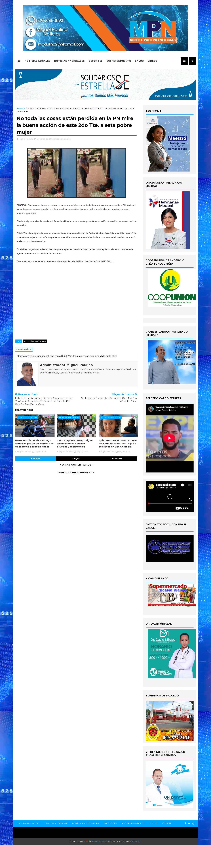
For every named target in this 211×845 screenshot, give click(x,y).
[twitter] (189, 823)
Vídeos (153, 61)
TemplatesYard (101, 841)
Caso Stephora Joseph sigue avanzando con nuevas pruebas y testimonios (75, 443)
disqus (76, 459)
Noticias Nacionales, (61, 139)
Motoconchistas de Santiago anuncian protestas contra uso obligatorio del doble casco (34, 443)
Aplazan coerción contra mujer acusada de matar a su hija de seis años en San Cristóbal (118, 443)
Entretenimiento (118, 61)
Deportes (96, 61)
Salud (139, 61)
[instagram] (193, 823)
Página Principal (29, 823)
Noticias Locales (38, 61)
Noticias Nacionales (69, 61)
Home (20, 108)
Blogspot (135, 841)
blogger (35, 459)
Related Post (24, 410)
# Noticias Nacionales (35, 341)
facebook (116, 459)
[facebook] (185, 823)
